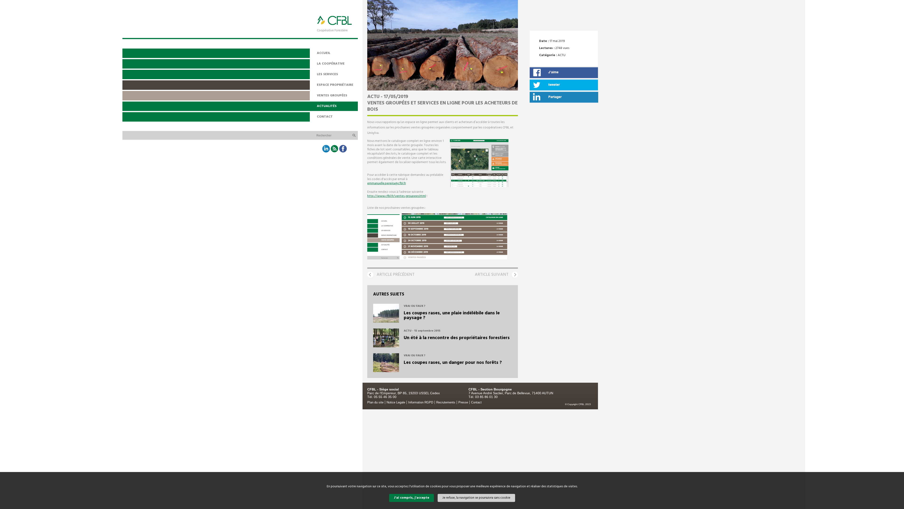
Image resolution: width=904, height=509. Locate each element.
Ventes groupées (332, 95)
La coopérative (331, 63)
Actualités (327, 106)
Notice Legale (396, 402)
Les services (327, 74)
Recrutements (445, 402)
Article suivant (491, 274)
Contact (325, 116)
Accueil (323, 53)
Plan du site (375, 402)
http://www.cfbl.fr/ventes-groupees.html (396, 196)
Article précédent (396, 274)
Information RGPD (420, 402)
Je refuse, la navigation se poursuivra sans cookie (476, 498)
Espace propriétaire (335, 85)
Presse (463, 402)
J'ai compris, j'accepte (411, 498)
